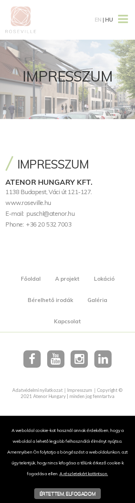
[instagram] (79, 359)
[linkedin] (103, 359)
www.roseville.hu (28, 202)
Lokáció (104, 278)
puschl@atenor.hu (50, 213)
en (98, 19)
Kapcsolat (67, 321)
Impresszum (79, 390)
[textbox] (67, 177)
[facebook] (32, 359)
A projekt (67, 278)
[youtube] (55, 359)
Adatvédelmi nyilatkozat (37, 390)
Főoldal (31, 278)
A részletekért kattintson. (83, 473)
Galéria (97, 300)
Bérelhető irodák (50, 300)
